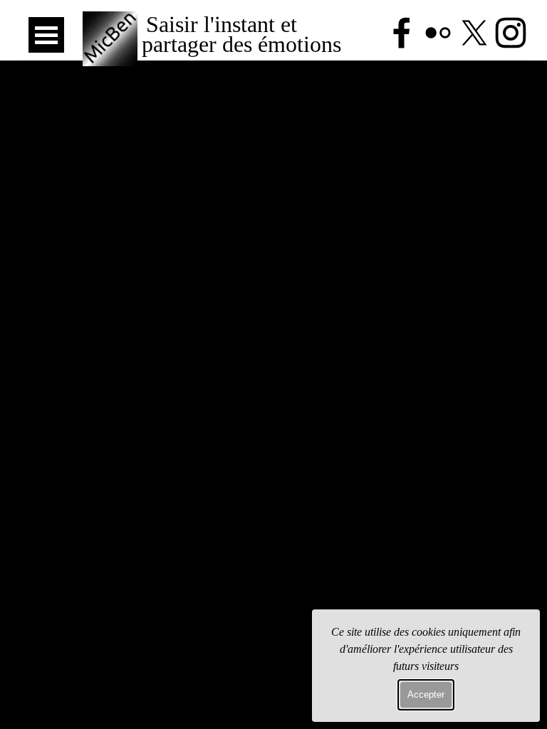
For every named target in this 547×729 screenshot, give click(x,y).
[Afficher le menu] (46, 35)
